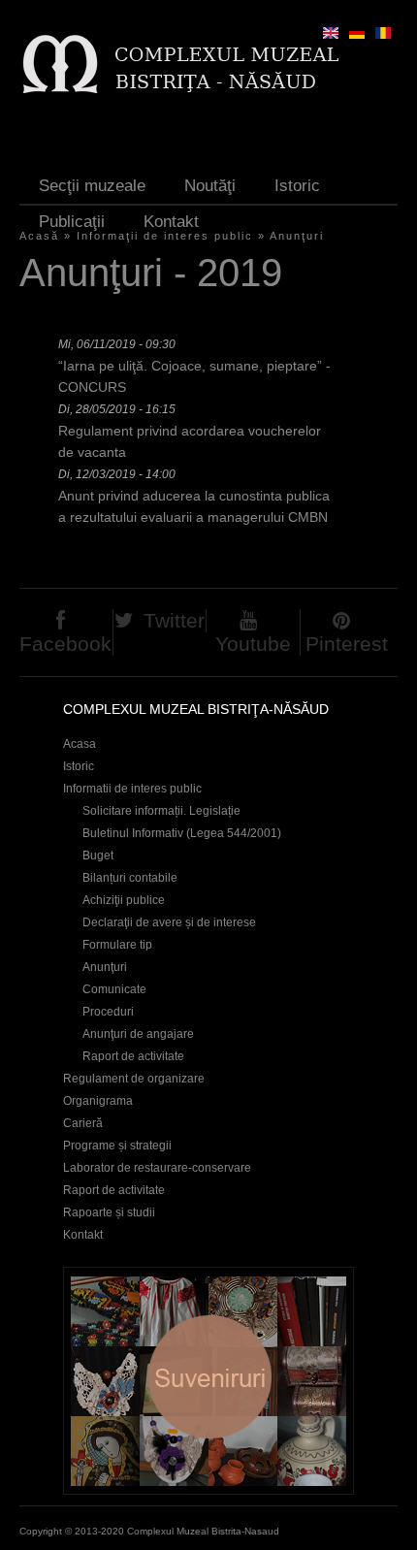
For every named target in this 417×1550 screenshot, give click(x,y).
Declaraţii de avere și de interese (169, 922)
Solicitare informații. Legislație (161, 811)
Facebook (65, 643)
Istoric (297, 186)
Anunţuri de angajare (138, 1034)
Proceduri (108, 1011)
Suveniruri (208, 1381)
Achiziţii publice (123, 900)
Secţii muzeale (92, 186)
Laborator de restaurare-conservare (157, 1168)
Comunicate (114, 989)
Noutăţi (210, 186)
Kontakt (171, 221)
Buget (97, 855)
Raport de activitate (133, 1056)
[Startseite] (179, 63)
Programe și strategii (117, 1145)
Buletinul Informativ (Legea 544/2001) (181, 833)
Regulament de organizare (134, 1078)
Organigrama (98, 1101)
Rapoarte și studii (109, 1212)
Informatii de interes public (132, 788)
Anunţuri (297, 236)
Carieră (83, 1123)
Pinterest (346, 643)
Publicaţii (72, 221)
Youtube (253, 643)
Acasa (79, 744)
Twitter (174, 620)
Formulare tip (117, 945)
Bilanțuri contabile (129, 878)
